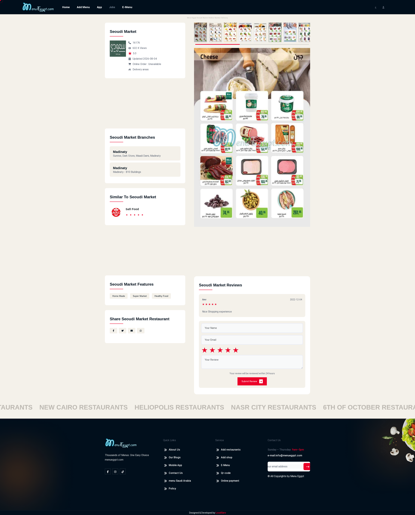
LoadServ (221, 512)
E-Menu (127, 7)
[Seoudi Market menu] (200, 32)
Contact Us (176, 472)
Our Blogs (175, 457)
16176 (136, 42)
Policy (172, 488)
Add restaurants (231, 449)
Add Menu (83, 7)
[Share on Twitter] (122, 330)
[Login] (383, 7)
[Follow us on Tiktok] (123, 471)
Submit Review (250, 381)
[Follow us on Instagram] (115, 471)
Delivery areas (141, 69)
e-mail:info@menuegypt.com (285, 455)
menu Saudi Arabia (180, 480)
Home (66, 7)
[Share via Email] (131, 330)
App (99, 7)
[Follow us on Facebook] (108, 471)
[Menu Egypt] (38, 6)
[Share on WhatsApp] (140, 330)
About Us (174, 449)
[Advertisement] (145, 105)
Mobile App (175, 465)
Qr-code (226, 472)
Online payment (230, 480)
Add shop (226, 457)
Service (219, 440)
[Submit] (307, 466)
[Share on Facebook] (113, 330)
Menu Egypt (297, 476)
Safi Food (132, 209)
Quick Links (169, 440)
